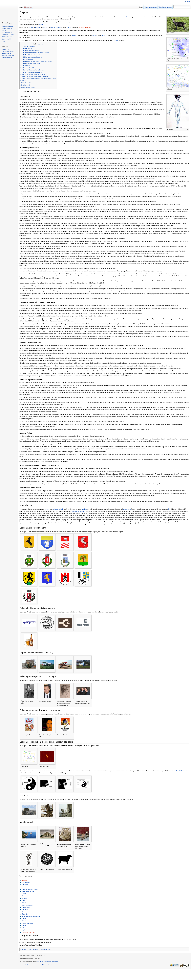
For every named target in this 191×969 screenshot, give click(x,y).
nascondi (40, 44)
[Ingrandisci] (187, 32)
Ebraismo (25, 884)
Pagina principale (7, 26)
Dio (169, 509)
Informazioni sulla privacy (26, 964)
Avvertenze (51, 964)
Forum (4, 30)
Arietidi (24, 894)
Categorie (23, 949)
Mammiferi (25, 914)
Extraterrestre (26, 907)
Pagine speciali (6, 53)
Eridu (23, 928)
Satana (24, 918)
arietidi (41, 24)
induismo (82, 511)
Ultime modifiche (7, 32)
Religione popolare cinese (30, 889)
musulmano (127, 509)
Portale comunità (7, 28)
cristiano (84, 509)
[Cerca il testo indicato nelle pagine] (188, 6)
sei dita (55, 509)
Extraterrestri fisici (45, 949)
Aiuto (3, 41)
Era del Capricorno (182, 771)
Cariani (69, 27)
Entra (188, 1)
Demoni (24, 921)
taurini (94, 35)
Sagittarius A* (26, 930)
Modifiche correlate (8, 51)
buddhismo (75, 511)
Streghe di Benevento (28, 932)
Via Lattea (25, 909)
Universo (24, 912)
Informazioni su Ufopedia (40, 964)
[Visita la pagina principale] (8, 10)
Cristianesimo (26, 882)
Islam (23, 887)
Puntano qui (6, 49)
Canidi (31, 27)
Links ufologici (6, 39)
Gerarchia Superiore (84, 27)
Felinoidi (37, 27)
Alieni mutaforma (55, 27)
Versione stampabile (8, 55)
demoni (47, 509)
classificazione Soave (123, 17)
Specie (29, 949)
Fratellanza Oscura (28, 891)
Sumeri (24, 925)
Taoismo (24, 880)
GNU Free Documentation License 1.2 (47, 961)
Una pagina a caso (8, 35)
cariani (60, 509)
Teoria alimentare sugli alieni (31, 916)
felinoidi (116, 40)
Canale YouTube (7, 37)
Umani (45, 27)
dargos (74, 35)
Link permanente (7, 58)
